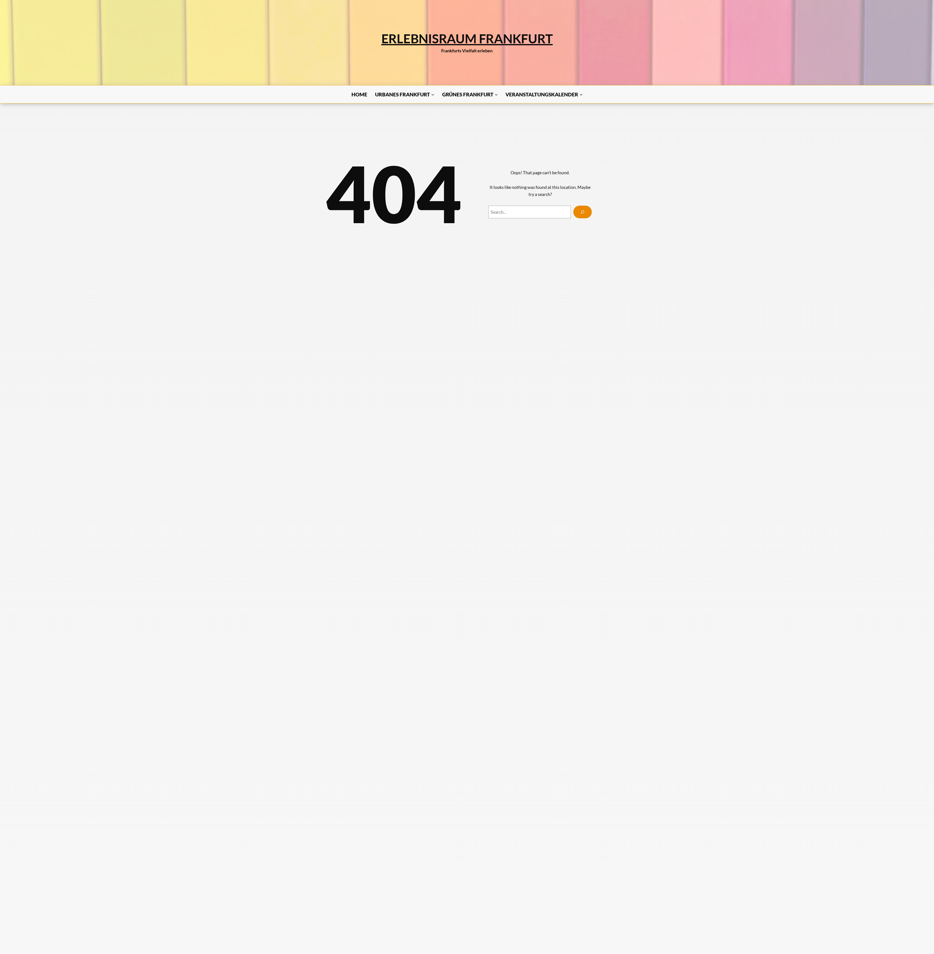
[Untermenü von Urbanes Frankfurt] (432, 94)
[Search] (582, 212)
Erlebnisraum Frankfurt (467, 38)
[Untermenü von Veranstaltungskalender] (581, 94)
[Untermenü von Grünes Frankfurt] (496, 94)
